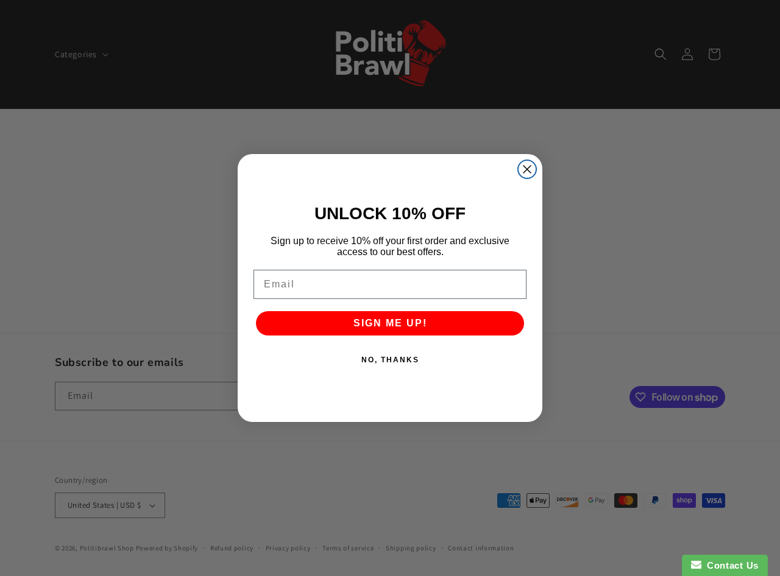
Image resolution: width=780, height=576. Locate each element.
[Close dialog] (527, 169)
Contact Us (730, 565)
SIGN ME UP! (390, 323)
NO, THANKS (390, 360)
